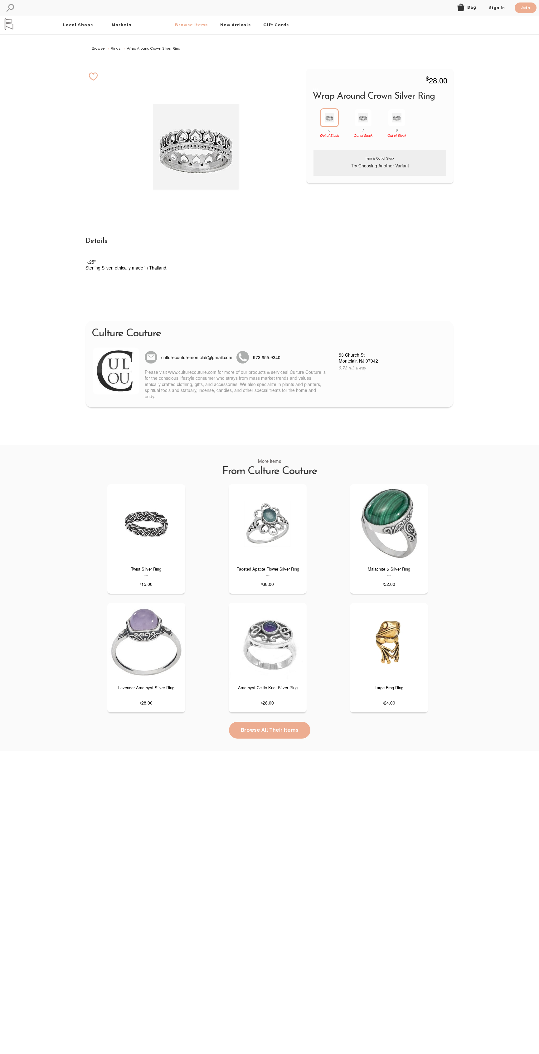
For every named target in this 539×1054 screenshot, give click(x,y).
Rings (115, 48)
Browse (98, 48)
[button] (10, 8)
